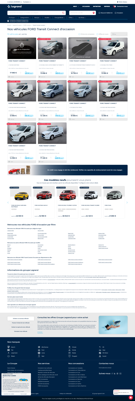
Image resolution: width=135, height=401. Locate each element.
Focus (8, 253)
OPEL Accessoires (43, 379)
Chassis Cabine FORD (12, 235)
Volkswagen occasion (115, 292)
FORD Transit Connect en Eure (44, 259)
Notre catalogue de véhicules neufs (48, 374)
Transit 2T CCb (71, 253)
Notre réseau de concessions (15, 370)
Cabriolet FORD (71, 235)
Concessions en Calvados (75, 368)
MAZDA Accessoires (43, 381)
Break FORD (70, 233)
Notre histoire (11, 368)
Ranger (69, 248)
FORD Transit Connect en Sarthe (105, 259)
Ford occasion (104, 289)
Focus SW (40, 246)
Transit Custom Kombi (103, 248)
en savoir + (40, 332)
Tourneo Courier (71, 249)
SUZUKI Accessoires (43, 383)
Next (127, 202)
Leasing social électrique (45, 370)
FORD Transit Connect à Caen (13, 262)
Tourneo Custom (71, 251)
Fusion (39, 248)
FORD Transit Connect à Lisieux (14, 264)
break (97, 277)
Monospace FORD (102, 235)
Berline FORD (41, 238)
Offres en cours (103, 34)
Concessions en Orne (74, 381)
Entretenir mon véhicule (45, 368)
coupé (104, 277)
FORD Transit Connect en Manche (75, 259)
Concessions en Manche (75, 379)
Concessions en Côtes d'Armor (77, 370)
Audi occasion (99, 292)
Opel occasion (119, 289)
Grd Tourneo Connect (42, 249)
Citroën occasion (111, 289)
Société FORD (101, 238)
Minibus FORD (101, 233)
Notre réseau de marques (14, 372)
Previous (8, 202)
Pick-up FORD (41, 235)
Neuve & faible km (107, 13)
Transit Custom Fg (102, 246)
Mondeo (39, 253)
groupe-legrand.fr (51, 279)
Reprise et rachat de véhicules (46, 372)
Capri (8, 246)
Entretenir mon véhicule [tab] (20, 331)
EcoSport (9, 248)
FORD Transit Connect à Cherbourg (75, 262)
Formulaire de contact (105, 367)
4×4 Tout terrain (89, 277)
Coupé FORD (71, 236)
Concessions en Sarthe (74, 383)
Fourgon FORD (10, 238)
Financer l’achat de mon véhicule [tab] (20, 323)
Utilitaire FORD (10, 230)
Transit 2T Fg (101, 244)
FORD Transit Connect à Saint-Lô (75, 264)
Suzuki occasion (15, 291)
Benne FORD (10, 233)
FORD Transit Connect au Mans (105, 262)
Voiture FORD (41, 230)
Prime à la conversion (87, 34)
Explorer (9, 249)
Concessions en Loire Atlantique (77, 377)
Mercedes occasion (106, 292)
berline (94, 277)
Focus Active (40, 244)
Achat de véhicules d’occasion (46, 377)
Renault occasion (52, 292)
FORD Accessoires (43, 386)
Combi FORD (10, 236)
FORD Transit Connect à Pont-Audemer (46, 264)
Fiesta (8, 251)
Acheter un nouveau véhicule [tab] (21, 318)
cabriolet (101, 277)
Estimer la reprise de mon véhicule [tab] (21, 327)
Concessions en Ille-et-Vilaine (76, 374)
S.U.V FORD (100, 236)
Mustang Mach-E (71, 244)
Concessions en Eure (74, 372)
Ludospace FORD (72, 238)
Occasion (120, 13)
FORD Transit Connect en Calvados (14, 259)
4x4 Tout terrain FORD (42, 236)
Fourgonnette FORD (42, 233)
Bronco (9, 244)
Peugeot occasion (60, 292)
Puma (69, 246)
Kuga (39, 251)
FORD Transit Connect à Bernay (44, 262)
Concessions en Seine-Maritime (77, 386)
